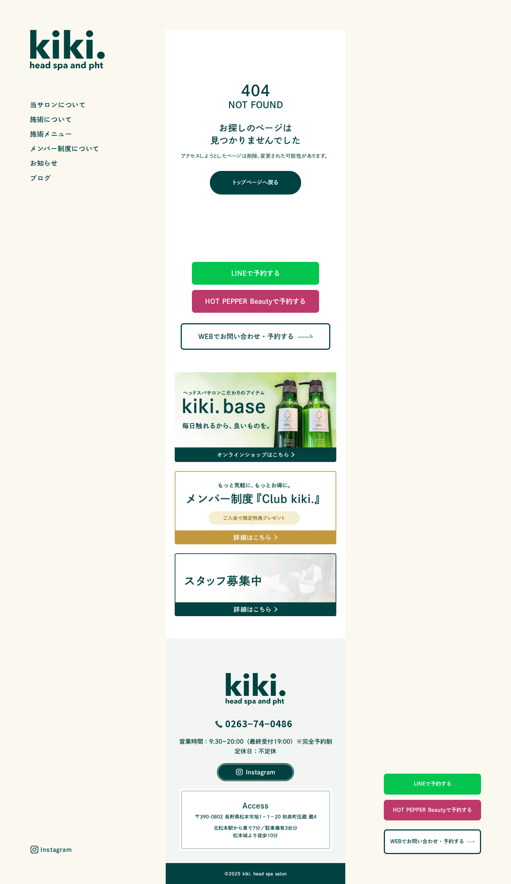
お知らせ (44, 163)
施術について (51, 119)
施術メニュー (51, 134)
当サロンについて (58, 104)
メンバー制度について (65, 148)
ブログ (40, 178)
